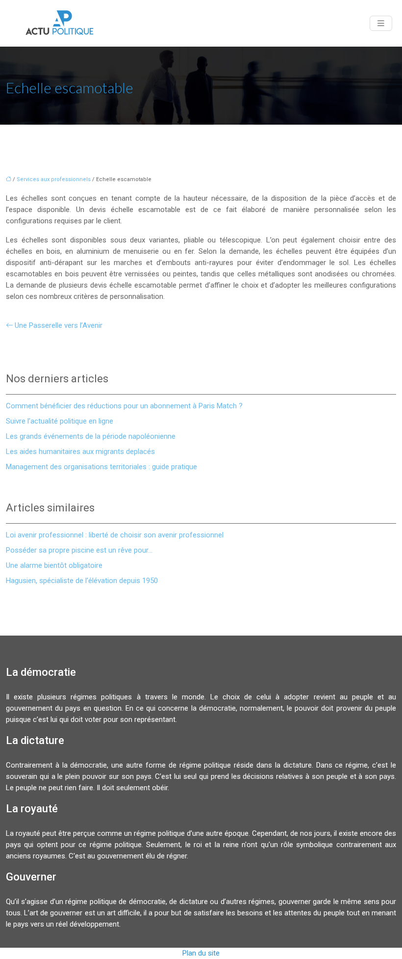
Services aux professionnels (54, 179)
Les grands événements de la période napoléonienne (91, 436)
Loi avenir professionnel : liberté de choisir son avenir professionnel (115, 535)
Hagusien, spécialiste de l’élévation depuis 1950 (82, 580)
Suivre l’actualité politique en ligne (59, 421)
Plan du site (201, 953)
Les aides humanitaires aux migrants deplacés (80, 451)
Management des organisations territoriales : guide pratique (101, 466)
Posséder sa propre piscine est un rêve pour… (79, 550)
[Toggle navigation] (381, 23)
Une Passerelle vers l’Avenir (58, 325)
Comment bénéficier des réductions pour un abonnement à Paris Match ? (124, 405)
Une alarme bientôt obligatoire (54, 565)
